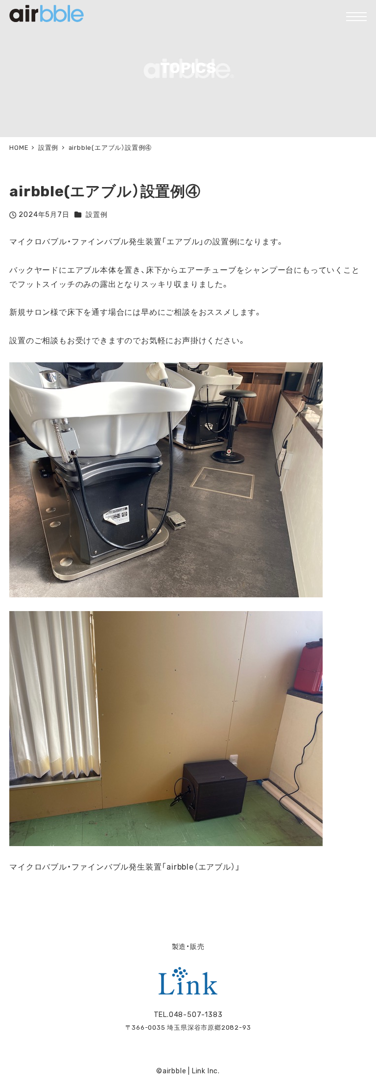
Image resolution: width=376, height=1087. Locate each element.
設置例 (96, 215)
